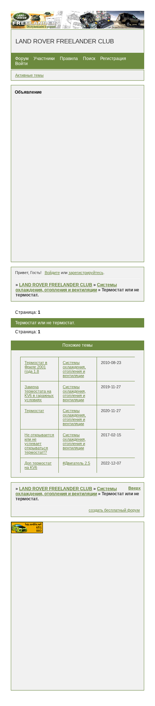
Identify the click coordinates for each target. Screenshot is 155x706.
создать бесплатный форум (114, 510)
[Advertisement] (77, 180)
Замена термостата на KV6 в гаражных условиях (39, 393)
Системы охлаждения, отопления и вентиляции (66, 287)
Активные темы (29, 75)
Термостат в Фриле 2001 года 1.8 (36, 366)
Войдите (52, 272)
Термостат (34, 410)
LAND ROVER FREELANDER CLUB (55, 284)
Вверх (134, 488)
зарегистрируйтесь (85, 272)
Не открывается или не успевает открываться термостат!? (39, 443)
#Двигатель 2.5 (76, 463)
